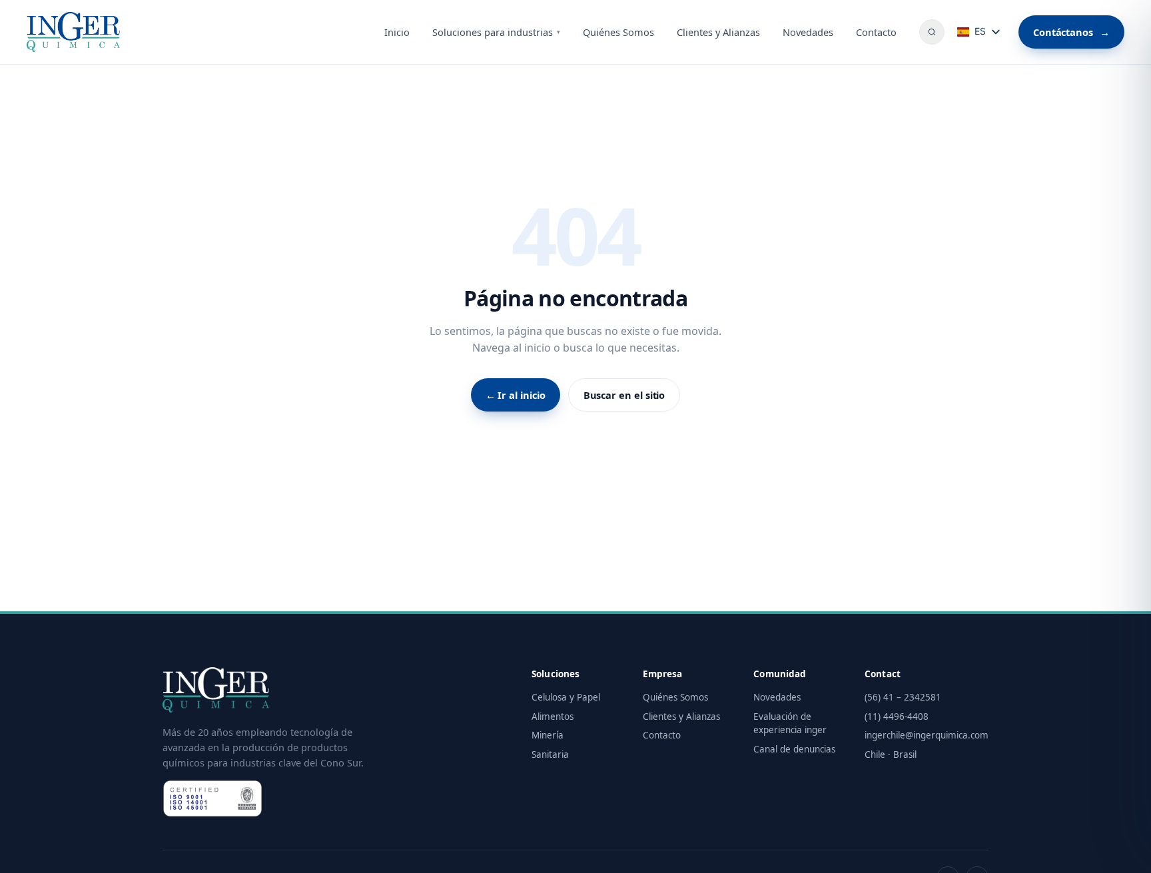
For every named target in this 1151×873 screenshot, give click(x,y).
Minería (548, 735)
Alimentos (553, 717)
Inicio (397, 32)
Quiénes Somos (618, 32)
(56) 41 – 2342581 (903, 697)
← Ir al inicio (516, 395)
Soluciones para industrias (496, 32)
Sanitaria (550, 754)
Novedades (808, 32)
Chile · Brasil (891, 754)
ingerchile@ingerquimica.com (926, 735)
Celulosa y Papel (566, 697)
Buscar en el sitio (624, 395)
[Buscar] (932, 32)
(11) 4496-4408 (897, 717)
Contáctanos (1071, 32)
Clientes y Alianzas (718, 32)
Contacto (876, 32)
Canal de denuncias (794, 749)
